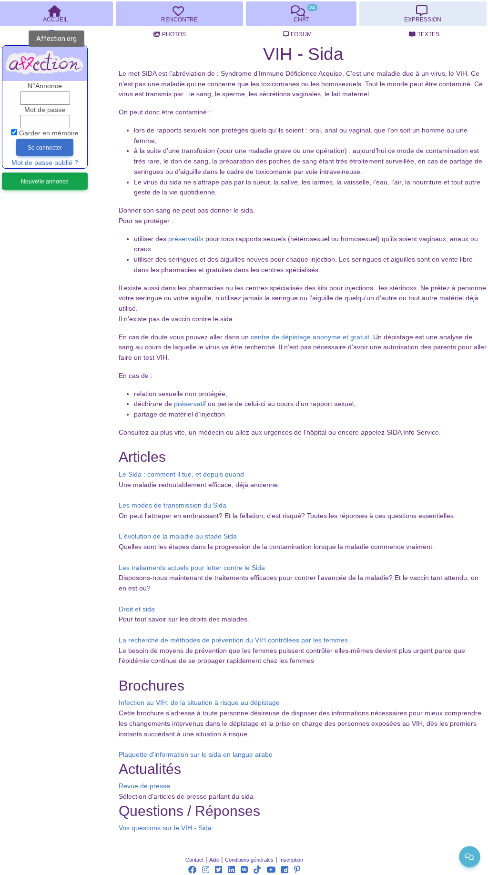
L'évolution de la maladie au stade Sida (178, 536)
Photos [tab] (174, 34)
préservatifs (185, 239)
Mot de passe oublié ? (44, 162)
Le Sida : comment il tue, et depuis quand (181, 474)
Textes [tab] (428, 34)
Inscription (291, 860)
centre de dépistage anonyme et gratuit (310, 337)
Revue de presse (144, 786)
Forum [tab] (301, 34)
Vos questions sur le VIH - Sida (165, 828)
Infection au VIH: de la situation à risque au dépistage (199, 702)
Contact (194, 860)
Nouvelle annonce (45, 181)
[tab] (179, 13)
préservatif (190, 403)
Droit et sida (137, 609)
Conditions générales (249, 860)
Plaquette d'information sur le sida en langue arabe (196, 754)
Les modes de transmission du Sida (172, 505)
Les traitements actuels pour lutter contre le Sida (192, 567)
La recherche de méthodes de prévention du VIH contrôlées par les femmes (233, 640)
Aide (214, 860)
